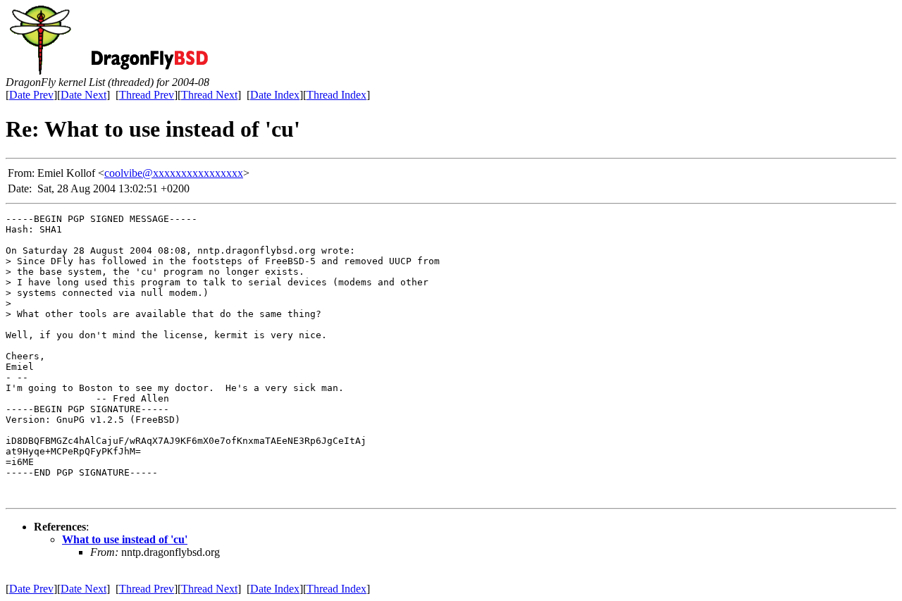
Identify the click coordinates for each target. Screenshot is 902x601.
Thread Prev (146, 95)
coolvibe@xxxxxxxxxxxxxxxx (173, 173)
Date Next (83, 95)
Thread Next (209, 95)
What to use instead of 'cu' (124, 539)
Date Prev (31, 95)
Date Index (274, 95)
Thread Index (336, 95)
